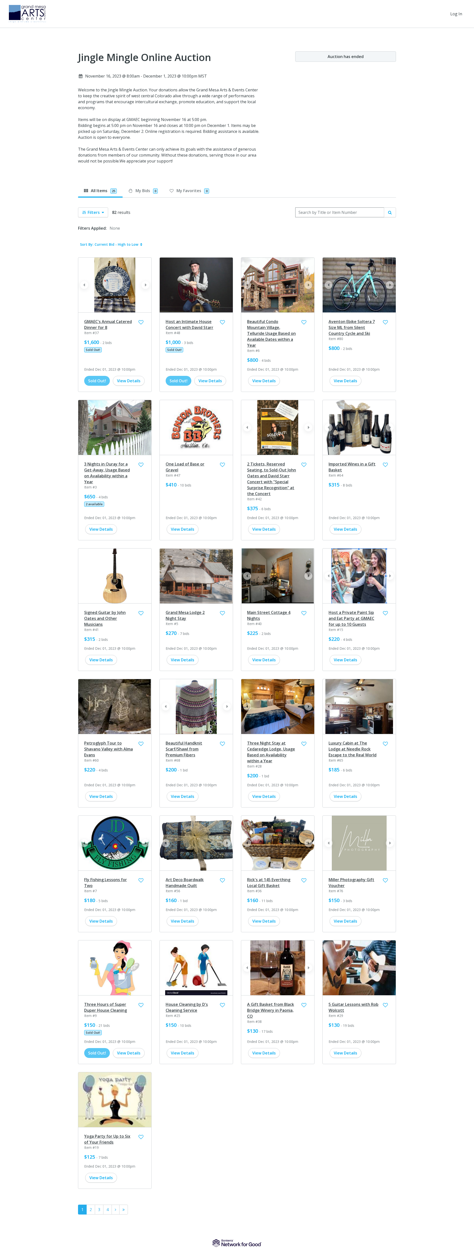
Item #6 (253, 350)
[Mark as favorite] (141, 322)
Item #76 (336, 891)
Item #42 (254, 499)
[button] (145, 285)
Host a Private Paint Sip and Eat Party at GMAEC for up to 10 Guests (351, 618)
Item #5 (172, 623)
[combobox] (339, 212)
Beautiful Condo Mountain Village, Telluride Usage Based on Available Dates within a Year (271, 333)
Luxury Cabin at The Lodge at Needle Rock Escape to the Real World (352, 749)
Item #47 (173, 475)
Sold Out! (93, 349)
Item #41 (91, 629)
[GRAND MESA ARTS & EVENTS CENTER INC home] (27, 14)
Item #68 (173, 760)
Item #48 (173, 332)
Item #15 (336, 629)
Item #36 (254, 891)
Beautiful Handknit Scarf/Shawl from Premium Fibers (184, 749)
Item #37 (91, 332)
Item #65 (336, 760)
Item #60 (91, 760)
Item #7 (90, 891)
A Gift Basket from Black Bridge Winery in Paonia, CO (270, 1010)
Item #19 (91, 1147)
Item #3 (90, 487)
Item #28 (254, 766)
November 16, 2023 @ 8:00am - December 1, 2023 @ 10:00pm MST (146, 76)
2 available (94, 504)
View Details (128, 381)
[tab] (100, 191)
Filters (94, 212)
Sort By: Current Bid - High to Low (109, 244)
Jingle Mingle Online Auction (144, 57)
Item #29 (336, 1015)
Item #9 (90, 1015)
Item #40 (254, 623)
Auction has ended (346, 56)
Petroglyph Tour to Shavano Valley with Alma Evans (108, 749)
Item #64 (336, 475)
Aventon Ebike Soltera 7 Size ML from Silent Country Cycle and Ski (352, 327)
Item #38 (254, 1021)
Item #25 (173, 1015)
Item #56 (173, 891)
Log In (456, 14)
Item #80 (336, 338)
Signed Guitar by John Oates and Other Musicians (105, 618)
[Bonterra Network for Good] (237, 1243)
